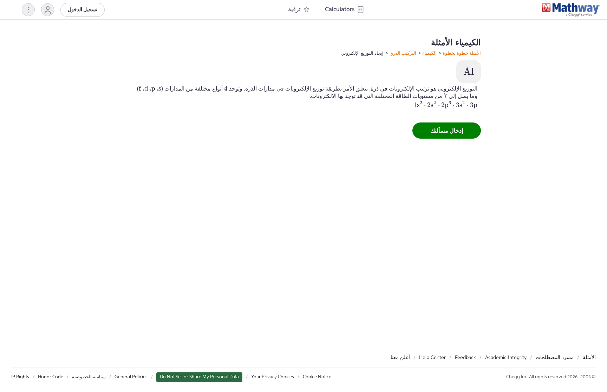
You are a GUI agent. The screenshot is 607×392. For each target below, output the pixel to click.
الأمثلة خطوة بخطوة (462, 53)
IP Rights (20, 377)
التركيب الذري (403, 53)
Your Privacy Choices (272, 377)
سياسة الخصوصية (89, 377)
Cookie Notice (317, 377)
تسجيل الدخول (82, 9)
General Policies (131, 377)
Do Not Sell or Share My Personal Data (199, 377)
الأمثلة (589, 357)
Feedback (465, 357)
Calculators (339, 10)
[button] (47, 9)
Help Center (432, 357)
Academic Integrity (506, 357)
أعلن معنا (400, 357)
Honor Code (50, 377)
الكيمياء (429, 53)
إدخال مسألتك (446, 130)
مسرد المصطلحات (555, 357)
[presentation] (468, 71)
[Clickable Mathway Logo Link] (571, 10)
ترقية (294, 10)
